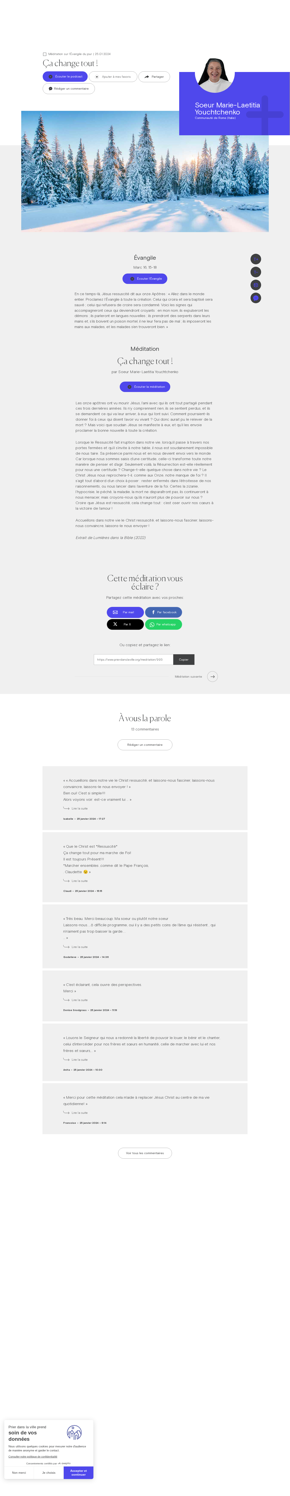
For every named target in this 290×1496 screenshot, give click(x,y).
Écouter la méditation (149, 386)
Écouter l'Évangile (149, 278)
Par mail (128, 612)
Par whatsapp (166, 624)
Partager (158, 76)
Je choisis (48, 1472)
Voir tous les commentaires (145, 1153)
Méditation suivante (188, 676)
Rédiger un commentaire (71, 88)
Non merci (19, 1472)
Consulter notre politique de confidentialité (32, 1456)
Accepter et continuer (78, 1472)
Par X (127, 624)
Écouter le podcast (68, 76)
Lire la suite (80, 808)
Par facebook (167, 612)
